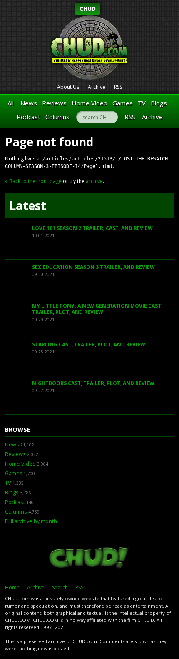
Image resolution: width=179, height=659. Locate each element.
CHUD (88, 9)
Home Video (89, 103)
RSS (118, 86)
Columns (57, 117)
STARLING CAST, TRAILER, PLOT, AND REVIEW (88, 344)
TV (142, 103)
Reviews (54, 103)
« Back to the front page (33, 181)
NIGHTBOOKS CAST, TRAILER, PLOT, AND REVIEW (93, 383)
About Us (68, 86)
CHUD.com (89, 558)
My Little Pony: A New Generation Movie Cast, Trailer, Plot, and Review (97, 309)
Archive (96, 86)
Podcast (28, 117)
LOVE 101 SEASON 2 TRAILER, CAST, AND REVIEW (92, 228)
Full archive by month (31, 521)
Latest (27, 205)
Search (60, 587)
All (10, 103)
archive (94, 181)
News (28, 103)
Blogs (159, 103)
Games (122, 103)
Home (12, 587)
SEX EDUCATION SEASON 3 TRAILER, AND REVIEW (93, 267)
